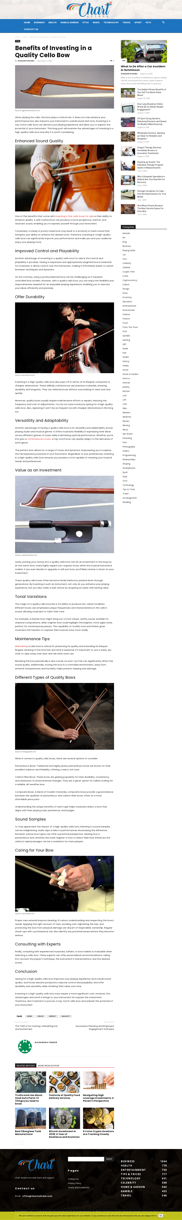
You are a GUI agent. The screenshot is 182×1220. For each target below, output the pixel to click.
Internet (126, 382)
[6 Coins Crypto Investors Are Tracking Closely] (98, 1118)
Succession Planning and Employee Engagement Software (95, 1028)
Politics (126, 451)
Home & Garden (69, 22)
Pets (148, 22)
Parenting (127, 438)
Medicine (127, 416)
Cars (125, 258)
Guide (125, 348)
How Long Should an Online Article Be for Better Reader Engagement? (150, 107)
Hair (124, 352)
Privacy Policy (74, 1183)
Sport (138, 22)
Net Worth (128, 433)
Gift (124, 344)
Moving (126, 425)
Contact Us (31, 29)
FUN (125, 331)
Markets (126, 412)
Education (127, 301)
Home (17, 37)
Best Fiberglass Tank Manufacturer (28, 1133)
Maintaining (21, 646)
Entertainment (129, 305)
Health (52, 22)
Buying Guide (129, 250)
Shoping (126, 463)
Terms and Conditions (78, 1187)
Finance (126, 318)
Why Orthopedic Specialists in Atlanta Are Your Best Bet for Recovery (151, 179)
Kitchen (126, 391)
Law (125, 395)
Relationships (129, 459)
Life (124, 399)
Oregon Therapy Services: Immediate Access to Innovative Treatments (149, 150)
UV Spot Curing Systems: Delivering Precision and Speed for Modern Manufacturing (151, 121)
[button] (163, 22)
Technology (111, 22)
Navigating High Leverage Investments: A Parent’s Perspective (98, 1098)
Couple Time (129, 271)
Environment (129, 310)
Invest (52, 1016)
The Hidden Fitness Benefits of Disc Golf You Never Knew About (151, 92)
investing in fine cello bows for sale (74, 216)
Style (85, 22)
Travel (127, 22)
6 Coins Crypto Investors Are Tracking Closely (98, 1133)
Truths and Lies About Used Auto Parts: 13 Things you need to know (29, 1099)
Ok (161, 1215)
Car (123, 60)
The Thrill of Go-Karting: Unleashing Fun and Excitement (36, 1028)
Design (126, 288)
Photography (129, 446)
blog (25, 37)
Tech (125, 480)
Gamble (126, 335)
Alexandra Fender (26, 61)
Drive (125, 293)
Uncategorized (129, 497)
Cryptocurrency (130, 280)
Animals (126, 233)
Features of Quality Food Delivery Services (64, 1097)
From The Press (130, 327)
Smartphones (129, 468)
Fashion (126, 314)
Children (126, 267)
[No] (178, 1215)
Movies (126, 421)
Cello (41, 1016)
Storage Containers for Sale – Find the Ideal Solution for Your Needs (151, 194)
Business (39, 22)
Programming (129, 455)
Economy (127, 297)
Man (125, 408)
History (126, 361)
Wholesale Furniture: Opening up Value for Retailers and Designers (151, 136)
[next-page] (21, 1142)
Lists (125, 404)
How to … (127, 378)
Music (96, 22)
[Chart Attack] (91, 9)
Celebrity (127, 263)
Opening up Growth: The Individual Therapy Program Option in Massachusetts (150, 165)
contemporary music (39, 438)
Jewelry (126, 387)
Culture (126, 284)
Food (125, 323)
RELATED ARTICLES (26, 1065)
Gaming (126, 340)
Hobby (126, 365)
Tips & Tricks (129, 489)
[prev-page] (17, 1142)
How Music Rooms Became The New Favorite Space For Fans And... (150, 208)
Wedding (127, 502)
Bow (29, 1016)
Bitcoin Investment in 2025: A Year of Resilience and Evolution (64, 1134)
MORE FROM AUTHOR (48, 1065)
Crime (125, 276)
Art (124, 237)
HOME (27, 22)
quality (66, 1016)
